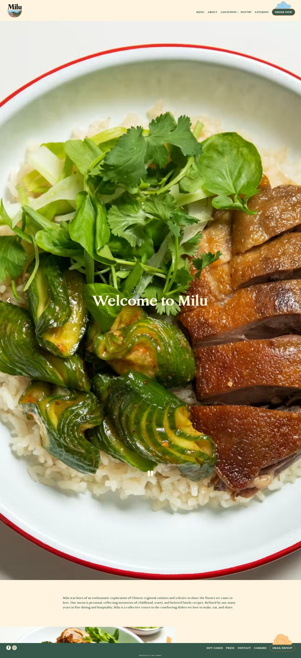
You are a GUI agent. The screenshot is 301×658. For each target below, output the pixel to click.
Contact (244, 647)
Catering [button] (262, 12)
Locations (229, 12)
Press (230, 647)
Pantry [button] (246, 12)
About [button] (213, 12)
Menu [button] (200, 12)
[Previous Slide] (8, 300)
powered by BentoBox (150, 655)
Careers (260, 647)
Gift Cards (215, 647)
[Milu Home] (14, 12)
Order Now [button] (283, 12)
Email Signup (282, 647)
